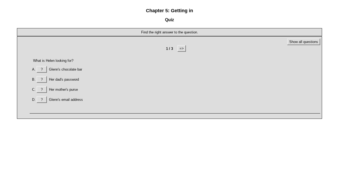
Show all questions (303, 42)
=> (182, 48)
